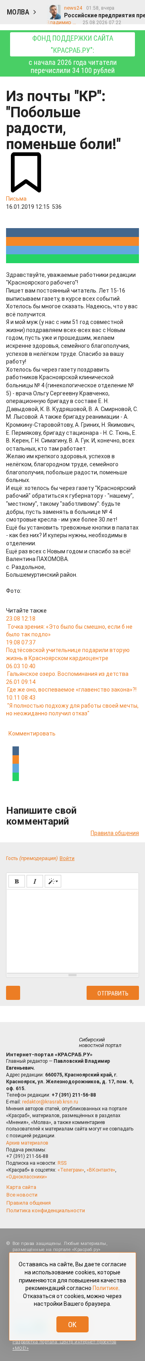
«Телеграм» (71, 1170)
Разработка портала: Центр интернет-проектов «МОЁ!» (64, 1345)
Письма (16, 198)
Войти (67, 858)
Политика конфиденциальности (45, 1210)
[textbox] (72, 929)
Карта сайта (21, 1187)
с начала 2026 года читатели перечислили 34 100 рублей (73, 54)
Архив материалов (27, 1143)
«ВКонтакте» (101, 1170)
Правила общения (115, 833)
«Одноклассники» (26, 1177)
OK (72, 1324)
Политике (105, 1288)
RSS (62, 1163)
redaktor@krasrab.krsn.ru (50, 1102)
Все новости (21, 1195)
